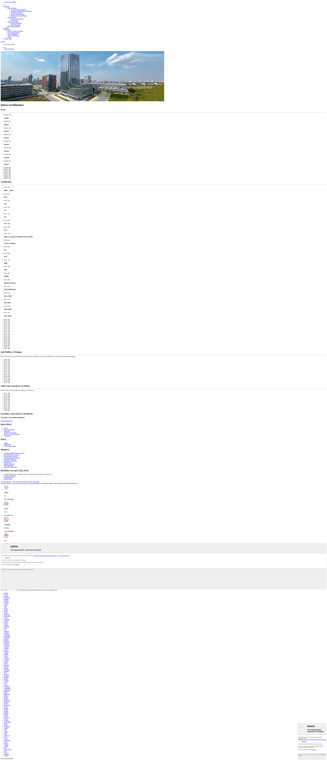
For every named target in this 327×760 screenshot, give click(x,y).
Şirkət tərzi (7, 431)
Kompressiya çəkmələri (17, 19)
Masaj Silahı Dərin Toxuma (19, 483)
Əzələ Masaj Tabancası (47, 483)
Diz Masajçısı (14, 20)
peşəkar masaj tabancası (34, 483)
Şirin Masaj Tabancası (17, 12)
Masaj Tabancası (11, 8)
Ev (5, 5)
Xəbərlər (6, 28)
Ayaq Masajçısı (11, 17)
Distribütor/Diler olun (6, 421)
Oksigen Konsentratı (13, 22)
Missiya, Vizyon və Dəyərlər (15, 31)
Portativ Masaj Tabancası (17, 14)
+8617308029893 (9, 499)
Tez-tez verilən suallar (13, 35)
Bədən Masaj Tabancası (70, 483)
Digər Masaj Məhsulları (13, 26)
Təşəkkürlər (7, 435)
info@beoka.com (8, 477)
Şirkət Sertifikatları (12, 34)
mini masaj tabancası (6, 483)
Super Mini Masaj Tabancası (18, 9)
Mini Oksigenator (15, 25)
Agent (5, 443)
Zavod (9, 37)
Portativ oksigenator (16, 23)
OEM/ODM (7, 444)
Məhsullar (6, 6)
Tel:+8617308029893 (10, 476)
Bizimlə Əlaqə (8, 38)
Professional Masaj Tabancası (19, 15)
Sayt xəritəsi (36, 481)
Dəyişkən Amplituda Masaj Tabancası (21, 11)
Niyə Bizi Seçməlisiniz (13, 32)
